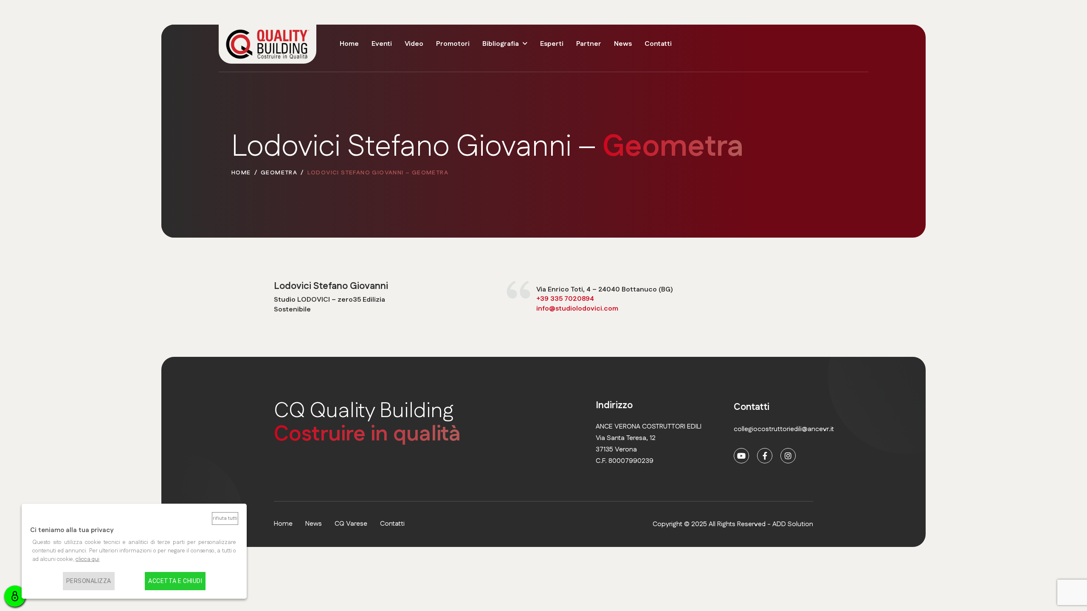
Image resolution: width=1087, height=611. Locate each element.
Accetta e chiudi (175, 580)
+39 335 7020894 (565, 299)
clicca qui (87, 559)
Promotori (453, 44)
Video (414, 44)
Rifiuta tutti (225, 518)
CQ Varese (351, 524)
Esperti (551, 44)
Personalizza (88, 580)
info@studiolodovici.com (577, 309)
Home (349, 44)
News (623, 44)
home (283, 524)
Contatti (658, 44)
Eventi (382, 44)
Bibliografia (500, 44)
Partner (588, 44)
